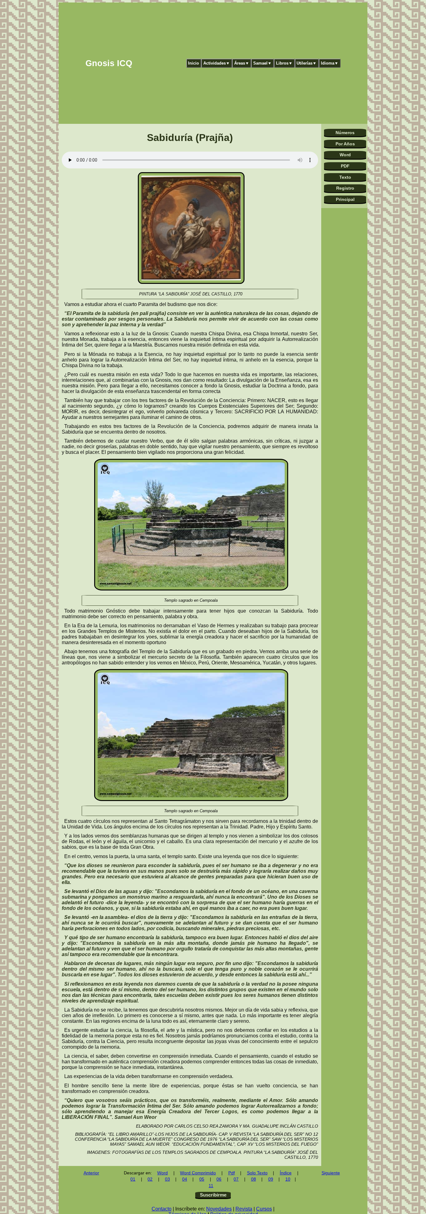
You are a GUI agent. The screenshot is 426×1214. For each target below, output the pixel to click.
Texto (345, 177)
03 (167, 1179)
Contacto (162, 1209)
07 (236, 1179)
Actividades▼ (216, 63)
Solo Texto (257, 1173)
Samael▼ (262, 63)
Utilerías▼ (307, 63)
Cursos (264, 1209)
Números (345, 132)
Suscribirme (213, 1194)
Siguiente (331, 1173)
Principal (345, 199)
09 (270, 1179)
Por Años (345, 143)
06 (218, 1179)
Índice (286, 1173)
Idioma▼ (329, 63)
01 (132, 1179)
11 (211, 1185)
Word (345, 154)
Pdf (231, 1173)
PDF (345, 165)
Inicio (193, 63)
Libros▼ (284, 63)
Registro (345, 188)
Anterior (91, 1173)
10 (287, 1179)
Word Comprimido (198, 1173)
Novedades (219, 1209)
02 (150, 1179)
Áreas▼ (241, 63)
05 (201, 1179)
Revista (243, 1209)
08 (253, 1179)
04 (184, 1179)
